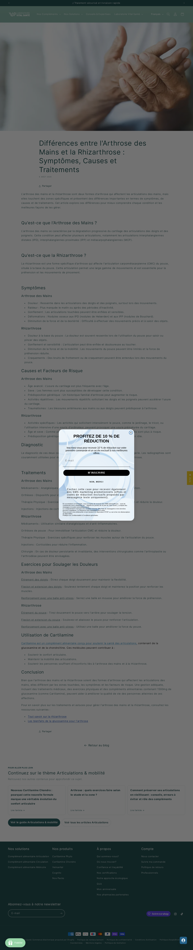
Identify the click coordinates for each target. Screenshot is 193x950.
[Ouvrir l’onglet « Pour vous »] (183, 940)
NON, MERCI (96, 482)
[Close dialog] (131, 432)
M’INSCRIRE (96, 472)
